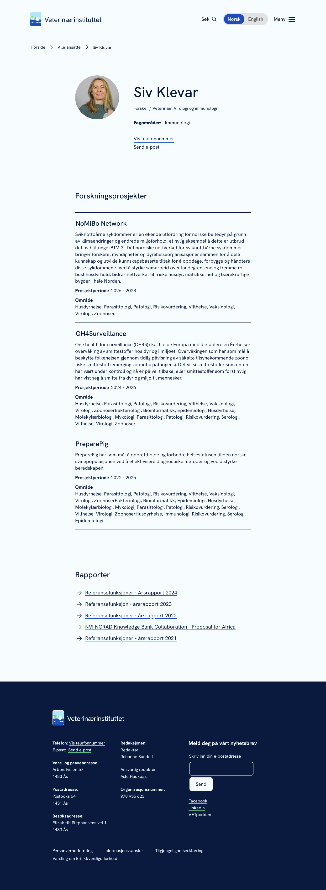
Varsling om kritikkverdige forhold (85, 858)
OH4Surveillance (101, 333)
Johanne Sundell (137, 756)
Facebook (198, 801)
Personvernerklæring (73, 850)
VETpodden (200, 814)
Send (201, 784)
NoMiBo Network (101, 223)
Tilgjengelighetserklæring (179, 850)
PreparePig (92, 444)
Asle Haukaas (134, 776)
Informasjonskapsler (124, 850)
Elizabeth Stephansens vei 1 (79, 822)
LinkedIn (197, 808)
